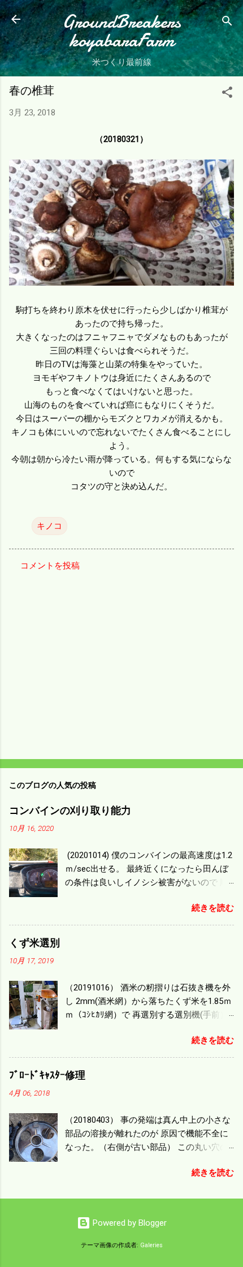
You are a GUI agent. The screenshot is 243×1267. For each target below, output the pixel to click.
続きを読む (213, 908)
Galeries (151, 1245)
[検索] (227, 23)
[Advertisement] (121, 662)
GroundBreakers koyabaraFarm (121, 31)
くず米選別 (34, 943)
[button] (227, 94)
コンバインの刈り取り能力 (70, 811)
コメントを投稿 (50, 566)
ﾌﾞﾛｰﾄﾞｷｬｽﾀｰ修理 (47, 1075)
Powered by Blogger (128, 1223)
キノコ (49, 526)
